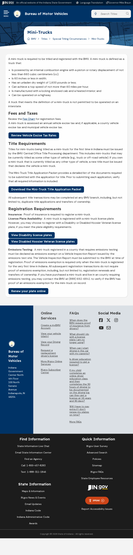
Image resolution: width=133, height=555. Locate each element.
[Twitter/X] (108, 320)
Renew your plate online (28, 291)
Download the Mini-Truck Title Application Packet (46, 189)
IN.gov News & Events (33, 497)
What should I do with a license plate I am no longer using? (79, 338)
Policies (97, 459)
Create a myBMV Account (50, 327)
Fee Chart (29, 119)
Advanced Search (97, 452)
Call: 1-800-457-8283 (33, 465)
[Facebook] (101, 320)
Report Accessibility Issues (97, 508)
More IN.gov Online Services (51, 363)
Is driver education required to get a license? (80, 362)
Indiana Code (33, 510)
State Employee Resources (97, 478)
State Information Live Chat (33, 446)
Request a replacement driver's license (49, 353)
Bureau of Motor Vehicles (46, 13)
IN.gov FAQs (97, 471)
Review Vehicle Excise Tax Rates (33, 135)
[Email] (108, 328)
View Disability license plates (31, 235)
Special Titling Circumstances (70, 38)
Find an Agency (33, 459)
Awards (33, 523)
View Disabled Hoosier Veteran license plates (43, 241)
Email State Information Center (33, 452)
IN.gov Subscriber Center (51, 371)
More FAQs (75, 421)
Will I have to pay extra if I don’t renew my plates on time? (79, 410)
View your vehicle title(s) (51, 335)
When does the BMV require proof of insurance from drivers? (80, 324)
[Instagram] (116, 320)
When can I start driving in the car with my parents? (79, 350)
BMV (33, 38)
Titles (44, 38)
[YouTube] (101, 328)
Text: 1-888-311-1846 (33, 471)
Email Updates (33, 504)
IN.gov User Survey (97, 446)
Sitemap (97, 465)
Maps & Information (33, 491)
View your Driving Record (50, 343)
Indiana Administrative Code (33, 516)
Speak (96, 500)
